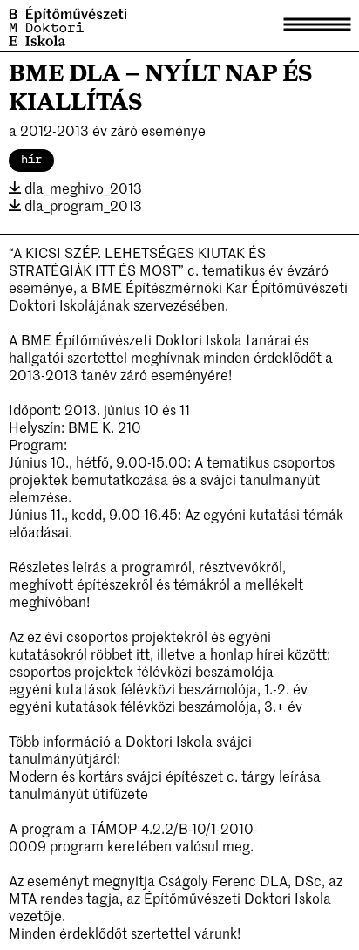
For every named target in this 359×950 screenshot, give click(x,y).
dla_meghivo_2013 (81, 187)
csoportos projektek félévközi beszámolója (141, 670)
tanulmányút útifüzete (78, 793)
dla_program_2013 (81, 205)
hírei (270, 653)
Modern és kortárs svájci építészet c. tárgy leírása (165, 775)
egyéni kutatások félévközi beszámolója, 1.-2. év (160, 688)
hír (31, 160)
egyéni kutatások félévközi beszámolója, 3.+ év (157, 705)
